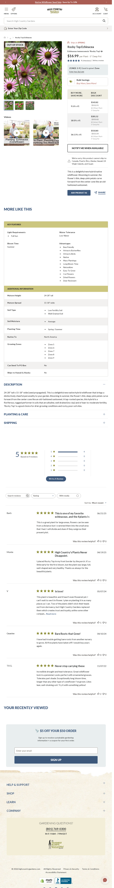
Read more (51, 614)
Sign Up (56, 759)
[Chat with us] (105, 880)
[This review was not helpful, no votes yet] (103, 541)
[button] (6, 11)
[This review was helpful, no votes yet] (98, 541)
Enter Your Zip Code (76, 72)
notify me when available (88, 148)
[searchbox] (15, 495)
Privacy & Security (71, 869)
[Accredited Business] (64, 881)
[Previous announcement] (5, 2)
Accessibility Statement (56, 872)
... (10, 37)
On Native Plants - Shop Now (63, 2)
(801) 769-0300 (56, 829)
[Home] (5, 37)
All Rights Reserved (52, 869)
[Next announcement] (106, 2)
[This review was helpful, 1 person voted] (98, 622)
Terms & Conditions (90, 869)
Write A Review (56, 479)
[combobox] (43, 495)
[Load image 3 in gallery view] (30, 105)
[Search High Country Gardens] (104, 20)
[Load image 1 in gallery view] (9, 105)
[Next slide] (57, 70)
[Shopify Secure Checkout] (46, 881)
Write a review (98, 60)
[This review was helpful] (98, 694)
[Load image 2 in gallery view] (19, 105)
